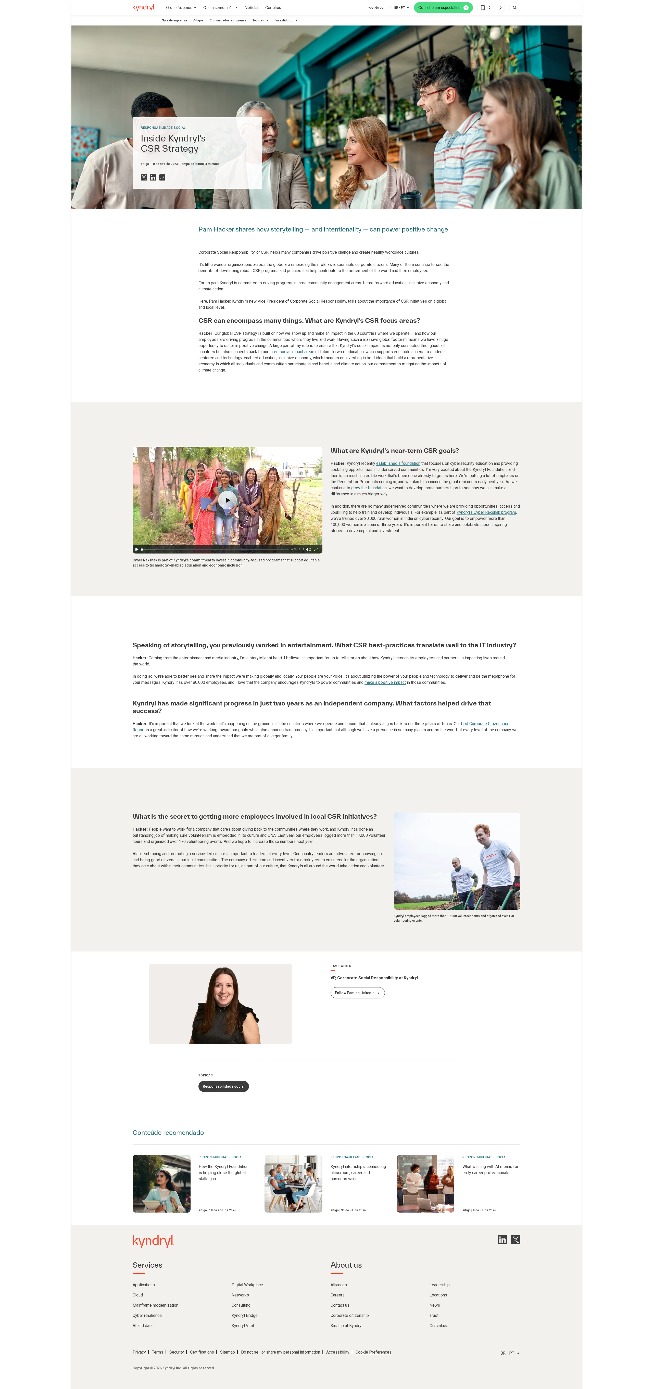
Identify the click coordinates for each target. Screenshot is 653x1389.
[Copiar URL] (162, 177)
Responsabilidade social (163, 128)
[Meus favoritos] (500, 7)
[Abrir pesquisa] (514, 7)
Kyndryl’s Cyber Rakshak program (486, 512)
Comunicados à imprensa (228, 20)
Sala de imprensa (174, 20)
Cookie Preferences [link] (374, 1352)
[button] (227, 500)
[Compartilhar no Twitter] (144, 177)
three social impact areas (291, 351)
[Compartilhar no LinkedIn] (153, 177)
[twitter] (515, 1239)
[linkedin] (502, 1239)
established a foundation (398, 463)
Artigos (198, 20)
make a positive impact (385, 682)
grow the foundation (369, 487)
